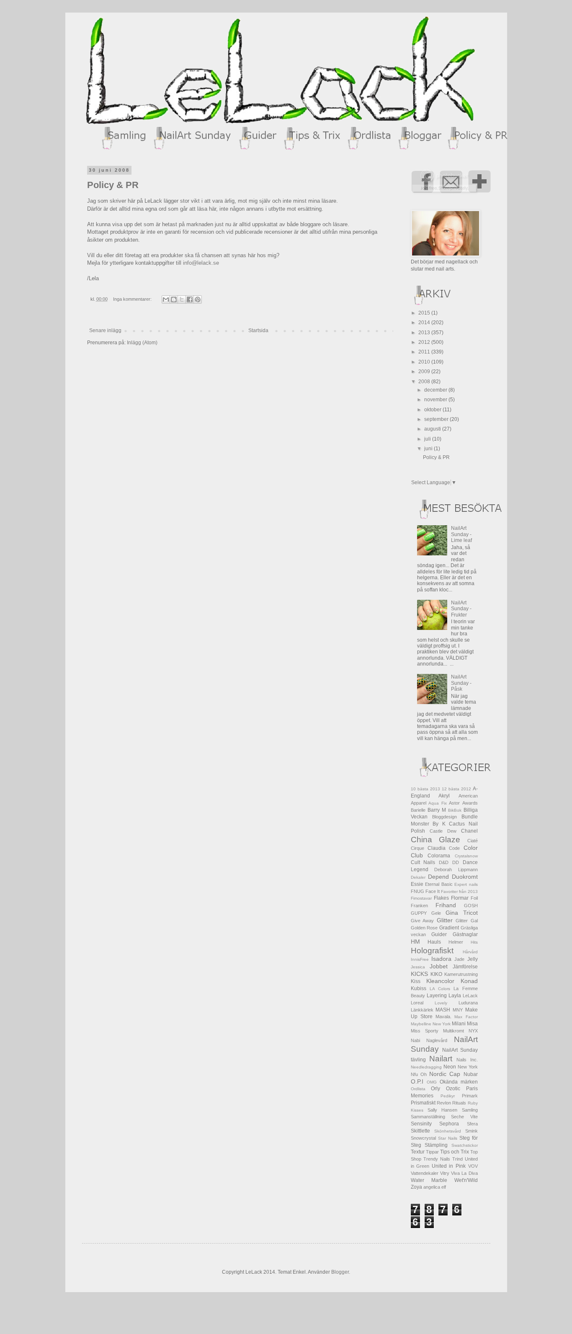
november (436, 400)
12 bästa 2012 (456, 789)
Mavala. (443, 1016)
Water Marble (429, 1180)
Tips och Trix (454, 1152)
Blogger (340, 1272)
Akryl (444, 796)
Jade (459, 959)
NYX (473, 1030)
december (436, 390)
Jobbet (439, 966)
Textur (418, 1152)
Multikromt (453, 1030)
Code (454, 848)
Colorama (439, 856)
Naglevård (436, 1040)
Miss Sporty (424, 1030)
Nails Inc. (466, 1059)
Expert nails (466, 884)
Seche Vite (464, 1116)
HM (415, 941)
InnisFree (420, 959)
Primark (470, 1095)
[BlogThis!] (174, 299)
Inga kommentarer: (133, 299)
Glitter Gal (467, 920)
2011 (424, 352)
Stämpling (436, 1145)
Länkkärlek (422, 1009)
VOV (473, 1166)
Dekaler (418, 877)
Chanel (469, 831)
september (437, 419)
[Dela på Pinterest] (197, 299)
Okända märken (459, 1082)
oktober (433, 410)
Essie (417, 884)
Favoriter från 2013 (459, 891)
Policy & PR (113, 185)
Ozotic (453, 1088)
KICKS (419, 973)
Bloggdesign (444, 816)
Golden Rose (424, 927)
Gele (436, 913)
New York (468, 1066)
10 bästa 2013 (425, 789)
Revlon (444, 1102)
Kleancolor (440, 981)
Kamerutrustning (461, 974)
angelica (431, 1187)
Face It (432, 891)
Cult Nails (423, 862)
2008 (424, 381)
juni (429, 449)
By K (439, 824)
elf (443, 1187)
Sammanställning (428, 1116)
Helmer (455, 941)
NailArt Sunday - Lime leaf (461, 534)
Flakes (441, 898)
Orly (435, 1088)
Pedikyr (448, 1096)
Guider (439, 934)
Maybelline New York (431, 1024)
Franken (419, 905)
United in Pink (449, 1166)
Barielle (418, 810)
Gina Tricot (462, 912)
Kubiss (418, 988)
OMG (432, 1082)
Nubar (471, 1074)
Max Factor (465, 1016)
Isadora (441, 958)
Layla (454, 996)
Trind (457, 1158)
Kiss (415, 981)
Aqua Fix (437, 803)
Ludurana (468, 1002)
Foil (474, 898)
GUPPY (419, 913)
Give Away (422, 920)
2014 (424, 322)
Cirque (417, 848)
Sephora (449, 1124)
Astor (454, 802)
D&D (443, 862)
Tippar (432, 1151)
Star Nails (447, 1138)
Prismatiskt (423, 1103)
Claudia (437, 848)
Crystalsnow (466, 856)
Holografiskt (432, 950)
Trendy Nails (436, 1158)
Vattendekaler (424, 1173)
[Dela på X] (182, 299)
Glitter (445, 920)
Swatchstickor (464, 1145)
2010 (424, 362)
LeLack (470, 995)
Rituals (459, 1102)
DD (455, 862)
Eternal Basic (439, 884)
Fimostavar (421, 898)
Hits (474, 942)
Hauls (434, 942)
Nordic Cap (444, 1074)
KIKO (436, 974)
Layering (437, 996)
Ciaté (472, 840)
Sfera (472, 1123)
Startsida (258, 330)
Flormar (460, 898)
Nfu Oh (419, 1074)
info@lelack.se (201, 263)
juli (428, 439)
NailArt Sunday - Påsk (461, 683)
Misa (472, 1024)
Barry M (437, 810)
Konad (469, 981)
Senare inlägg (105, 330)
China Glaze (436, 839)
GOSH (471, 905)
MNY (458, 1009)
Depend (438, 876)
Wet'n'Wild (466, 1180)
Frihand (445, 905)
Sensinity (421, 1124)
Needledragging (426, 1067)
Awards (470, 802)
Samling (470, 1109)
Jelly (472, 959)
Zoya (416, 1187)
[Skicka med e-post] (166, 299)
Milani (459, 1024)
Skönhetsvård (447, 1131)
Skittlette (420, 1131)
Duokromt (465, 876)
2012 (424, 342)
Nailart (440, 1058)
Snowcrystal (423, 1137)
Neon (449, 1067)
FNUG (417, 891)
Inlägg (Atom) (142, 343)
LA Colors (440, 988)
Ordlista (418, 1088)
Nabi (415, 1040)
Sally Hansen (442, 1109)
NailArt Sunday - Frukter (461, 609)
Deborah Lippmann (456, 869)
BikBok (454, 810)
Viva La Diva (464, 1173)
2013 (424, 332)
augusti (433, 429)
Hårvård (470, 952)
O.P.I (417, 1081)
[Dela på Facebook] (190, 299)
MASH (442, 1010)
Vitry (444, 1173)
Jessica (418, 967)
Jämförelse (465, 967)
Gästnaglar (465, 934)
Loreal (417, 1002)
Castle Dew (443, 830)
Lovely (441, 1003)
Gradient (449, 928)
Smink (471, 1130)
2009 (424, 371)
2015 (424, 313)
